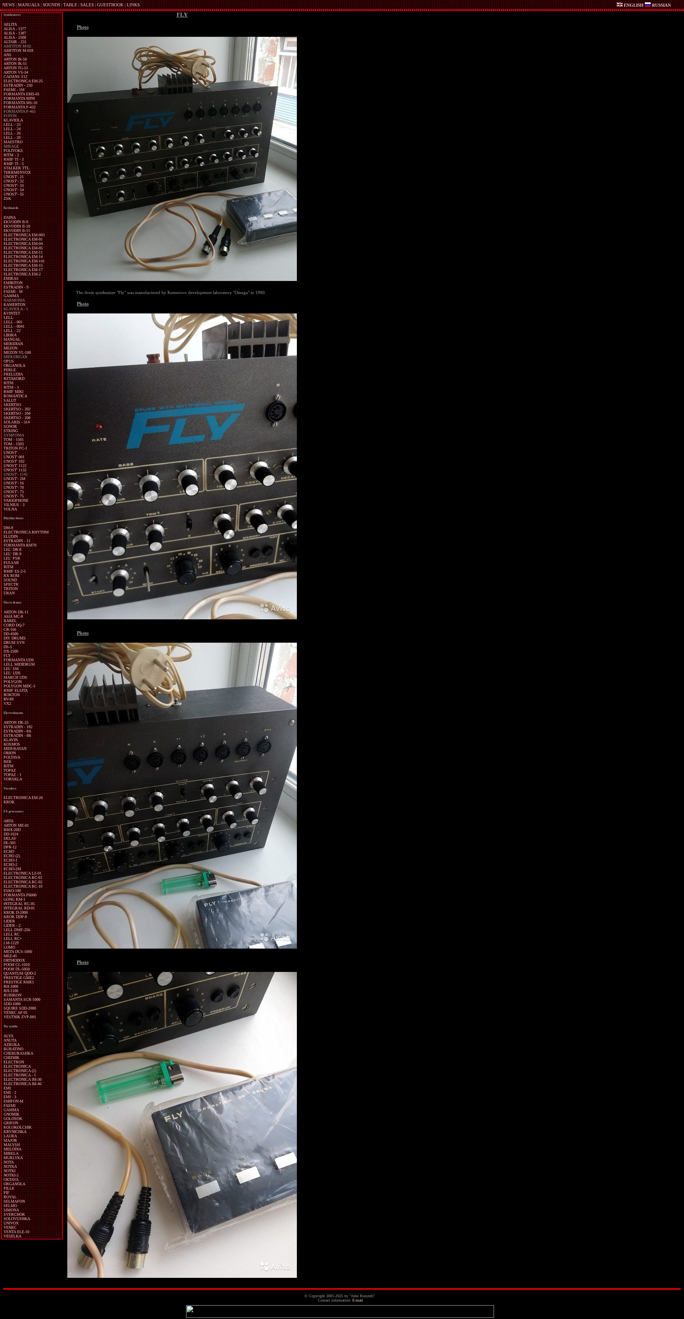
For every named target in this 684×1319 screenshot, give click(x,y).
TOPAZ (10, 770)
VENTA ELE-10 (16, 1232)
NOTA (9, 1162)
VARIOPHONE (16, 500)
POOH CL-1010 (17, 964)
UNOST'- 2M (14, 478)
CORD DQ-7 (14, 625)
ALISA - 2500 (15, 37)
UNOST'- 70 (14, 487)
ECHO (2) (12, 856)
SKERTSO (12, 404)
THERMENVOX (17, 172)
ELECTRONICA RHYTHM (26, 532)
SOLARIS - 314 (17, 422)
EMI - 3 (10, 1097)
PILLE (9, 1188)
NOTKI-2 (11, 1175)
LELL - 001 (13, 322)
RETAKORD (14, 378)
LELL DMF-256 (17, 930)
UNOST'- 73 (14, 492)
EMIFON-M (13, 1101)
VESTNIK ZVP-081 (20, 1017)
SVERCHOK (14, 1214)
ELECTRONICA (17, 1066)
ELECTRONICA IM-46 (23, 1084)
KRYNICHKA (15, 1131)
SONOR (10, 426)
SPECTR (11, 584)
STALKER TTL (16, 168)
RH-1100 (11, 991)
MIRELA (11, 1153)
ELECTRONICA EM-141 (24, 261)
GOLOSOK (13, 1118)
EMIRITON (13, 283)
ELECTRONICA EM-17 (23, 270)
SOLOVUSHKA (17, 1219)
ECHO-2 (10, 864)
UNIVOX (11, 1223)
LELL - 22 (12, 330)
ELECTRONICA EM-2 (22, 274)
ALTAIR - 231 (15, 42)
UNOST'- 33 (14, 185)
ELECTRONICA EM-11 (23, 252)
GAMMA (11, 296)
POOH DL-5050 (17, 969)
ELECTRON (14, 1062)
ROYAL (10, 1197)
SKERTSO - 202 (17, 409)
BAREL (10, 621)
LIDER (9, 921)
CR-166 (10, 629)
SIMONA (11, 1210)
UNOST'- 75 (14, 496)
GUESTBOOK (110, 4)
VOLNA (10, 509)
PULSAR (11, 562)
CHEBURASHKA (18, 1053)
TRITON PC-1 (15, 448)
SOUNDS (51, 4)
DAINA (10, 217)
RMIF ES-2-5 (15, 571)
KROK (9, 802)
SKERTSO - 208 (17, 418)
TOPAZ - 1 (12, 774)
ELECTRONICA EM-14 (23, 256)
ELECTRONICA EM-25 (23, 81)
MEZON (10, 348)
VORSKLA (13, 779)
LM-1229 (11, 943)
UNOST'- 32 (14, 181)
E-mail (357, 1300)
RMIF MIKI (13, 391)
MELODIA (12, 1149)
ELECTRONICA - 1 (20, 1075)
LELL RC (12, 934)
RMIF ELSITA (16, 690)
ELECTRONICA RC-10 (23, 886)
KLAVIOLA (13, 120)
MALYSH (12, 1145)
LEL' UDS (12, 673)
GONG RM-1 (14, 899)
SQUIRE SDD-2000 (20, 1008)
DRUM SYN (14, 642)
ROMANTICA (15, 396)
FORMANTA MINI (19, 98)
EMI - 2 (10, 1092)
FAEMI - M (13, 291)
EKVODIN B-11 (17, 230)
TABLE (70, 4)
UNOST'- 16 (14, 483)
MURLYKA (13, 1158)
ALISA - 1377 (15, 29)
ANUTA (10, 1040)
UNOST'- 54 (14, 190)
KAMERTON (14, 304)
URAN (9, 593)
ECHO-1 (10, 860)
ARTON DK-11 (16, 612)
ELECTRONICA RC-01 (23, 877)
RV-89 (8, 699)
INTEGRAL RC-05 (19, 903)
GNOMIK (11, 1114)
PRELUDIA (13, 374)
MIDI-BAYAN (15, 748)
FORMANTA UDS (19, 660)
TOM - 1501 (14, 439)
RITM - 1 (11, 387)
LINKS (133, 4)
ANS (7, 55)
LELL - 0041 (14, 326)
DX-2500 (11, 651)
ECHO (9, 851)
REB (7, 761)
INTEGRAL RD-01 (19, 908)
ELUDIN (11, 536)
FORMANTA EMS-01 (22, 94)
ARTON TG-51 (16, 68)
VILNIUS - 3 (14, 505)
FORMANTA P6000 (20, 895)
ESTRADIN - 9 (16, 287)
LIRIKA (10, 335)
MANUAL (12, 339)
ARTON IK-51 (15, 63)
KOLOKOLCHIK (18, 1127)
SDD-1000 (12, 1004)
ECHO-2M (12, 869)
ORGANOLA (14, 365)
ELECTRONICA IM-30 (23, 1079)
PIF (7, 1192)
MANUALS (29, 4)
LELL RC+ (13, 938)
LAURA (10, 1136)
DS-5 (8, 647)
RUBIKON (12, 995)
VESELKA (12, 1236)
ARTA (8, 821)
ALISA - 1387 (15, 33)
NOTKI (9, 1171)
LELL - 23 (12, 124)
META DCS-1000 (18, 951)
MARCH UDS (15, 677)
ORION (10, 753)
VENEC (10, 1227)
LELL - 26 (12, 133)
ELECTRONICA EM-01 (23, 239)
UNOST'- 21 (14, 177)
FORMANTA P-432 (20, 107)
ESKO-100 (12, 890)
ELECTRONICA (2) (20, 1070)
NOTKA (10, 1166)
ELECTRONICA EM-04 (23, 243)
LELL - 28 (12, 137)
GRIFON (11, 1123)
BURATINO (13, 1049)
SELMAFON (14, 1201)
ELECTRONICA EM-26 (23, 797)
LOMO (9, 947)
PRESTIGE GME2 (19, 977)
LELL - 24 (12, 129)
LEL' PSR (12, 558)
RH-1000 (11, 986)
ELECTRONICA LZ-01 (23, 873)
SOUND (10, 580)
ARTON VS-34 (16, 72)
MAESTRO (13, 142)
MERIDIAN (13, 344)
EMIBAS (11, 278)
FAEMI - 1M (14, 89)
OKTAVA (11, 1179)
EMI (7, 1088)
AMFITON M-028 (18, 50)
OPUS (9, 361)
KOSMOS (12, 744)
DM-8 (8, 528)
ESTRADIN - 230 (18, 85)
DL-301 (10, 843)
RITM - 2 (11, 155)
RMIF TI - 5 (14, 163)
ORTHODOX (14, 960)
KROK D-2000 (16, 912)
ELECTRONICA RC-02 (23, 882)
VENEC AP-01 (16, 1012)
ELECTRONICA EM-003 (24, 235)
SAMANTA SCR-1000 (22, 999)
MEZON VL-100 (17, 352)
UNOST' (10, 452)
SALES (87, 4)
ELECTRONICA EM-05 (23, 248)
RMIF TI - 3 (14, 159)
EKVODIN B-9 (16, 222)
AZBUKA (12, 1044)
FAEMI (9, 1105)
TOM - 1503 (14, 444)
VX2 (7, 703)
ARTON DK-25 (16, 722)
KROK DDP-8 (15, 917)
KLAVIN (11, 740)
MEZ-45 (10, 956)
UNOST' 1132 (15, 470)
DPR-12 (10, 847)
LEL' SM (11, 668)
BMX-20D (12, 829)
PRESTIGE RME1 (19, 982)
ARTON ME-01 (16, 825)
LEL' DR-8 (12, 549)
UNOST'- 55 (14, 194)
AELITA (10, 24)
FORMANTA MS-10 (20, 103)
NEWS (8, 4)
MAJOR (10, 1140)
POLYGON (13, 681)
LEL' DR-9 (12, 554)
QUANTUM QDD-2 (20, 973)
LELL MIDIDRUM (19, 664)
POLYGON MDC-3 (19, 686)
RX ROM (11, 575)
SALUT (10, 400)
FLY (7, 655)
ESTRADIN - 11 (17, 541)
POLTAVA (12, 757)
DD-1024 (11, 834)
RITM (8, 383)
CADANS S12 (15, 76)
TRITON (11, 588)
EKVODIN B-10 (17, 226)
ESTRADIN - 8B (17, 735)
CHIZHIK (11, 1057)
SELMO (10, 1205)
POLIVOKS (13, 150)
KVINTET (12, 313)
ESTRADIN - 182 (18, 727)
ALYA (8, 1036)
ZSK (7, 198)
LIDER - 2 (12, 925)
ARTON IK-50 (15, 59)
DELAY (10, 838)
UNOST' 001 (14, 457)
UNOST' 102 (14, 461)
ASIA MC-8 (13, 616)
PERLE (10, 370)
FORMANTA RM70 (20, 545)
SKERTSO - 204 (17, 413)
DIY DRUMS (15, 638)
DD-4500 (11, 634)
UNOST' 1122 (15, 465)
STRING (11, 431)
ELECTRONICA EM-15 (23, 265)
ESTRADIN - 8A (17, 731)
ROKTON (12, 695)
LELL (8, 317)
